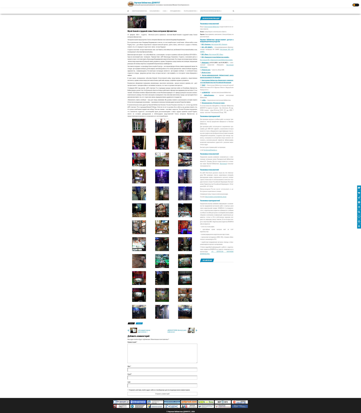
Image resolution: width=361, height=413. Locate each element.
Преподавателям (175, 11)
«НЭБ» (204, 100)
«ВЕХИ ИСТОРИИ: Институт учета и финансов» (176, 331)
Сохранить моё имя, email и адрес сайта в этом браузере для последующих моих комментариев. (159, 390)
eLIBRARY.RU (206, 92)
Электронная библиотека (139, 11)
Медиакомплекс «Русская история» (213, 103)
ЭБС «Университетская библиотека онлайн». (215, 57)
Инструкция (223, 164)
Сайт (129, 382)
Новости (139, 323)
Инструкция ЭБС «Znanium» (219, 44)
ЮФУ (203, 85)
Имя (129, 366)
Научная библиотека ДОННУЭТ (147, 3)
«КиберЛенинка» (209, 95)
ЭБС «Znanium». (206, 44)
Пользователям (154, 11)
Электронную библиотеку (211, 27)
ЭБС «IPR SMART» (207, 47)
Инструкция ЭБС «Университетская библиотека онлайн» (216, 60)
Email (130, 374)
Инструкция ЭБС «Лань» (216, 54)
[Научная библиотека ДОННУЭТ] (128, 11)
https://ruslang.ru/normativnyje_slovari (215, 197)
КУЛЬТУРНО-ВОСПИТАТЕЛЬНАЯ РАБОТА (210, 11)
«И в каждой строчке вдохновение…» (144, 331)
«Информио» (205, 62)
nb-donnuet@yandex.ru (210, 150)
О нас (164, 11)
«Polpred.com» (205, 70)
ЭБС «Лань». (205, 54)
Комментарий (132, 342)
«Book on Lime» (206, 72)
